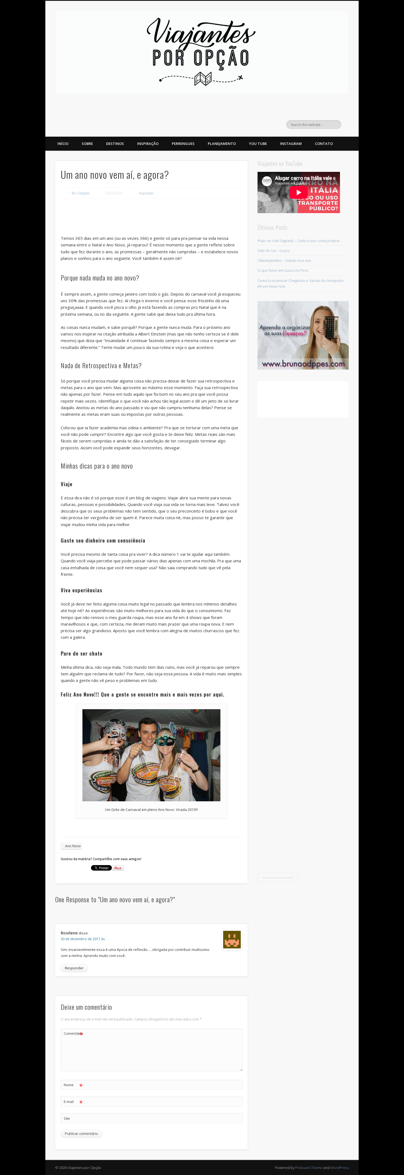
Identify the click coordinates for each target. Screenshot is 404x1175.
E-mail (73, 1102)
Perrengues (183, 143)
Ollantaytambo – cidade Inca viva (284, 260)
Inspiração (148, 143)
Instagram (291, 143)
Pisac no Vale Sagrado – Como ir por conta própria (298, 240)
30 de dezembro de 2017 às (83, 939)
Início (62, 143)
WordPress (340, 1167)
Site (67, 1118)
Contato (324, 143)
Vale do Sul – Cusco (274, 250)
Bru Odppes (81, 193)
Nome (73, 1086)
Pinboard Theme (309, 1167)
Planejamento (222, 143)
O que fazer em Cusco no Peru (283, 270)
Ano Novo (73, 846)
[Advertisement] (151, 218)
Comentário (73, 1034)
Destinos (115, 143)
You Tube (258, 143)
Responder (74, 967)
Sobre (87, 143)
